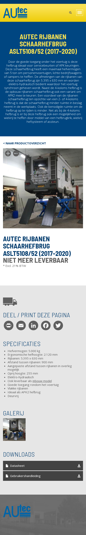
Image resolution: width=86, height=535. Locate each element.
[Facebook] (46, 325)
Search (70, 13)
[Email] (21, 325)
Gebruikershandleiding (25, 476)
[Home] (15, 13)
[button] (14, 429)
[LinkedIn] (33, 325)
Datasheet (17, 466)
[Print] (8, 325)
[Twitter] (58, 325)
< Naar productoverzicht (24, 143)
